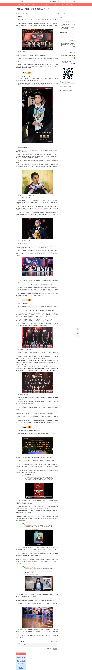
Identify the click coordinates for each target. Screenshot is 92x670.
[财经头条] (19, 1)
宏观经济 (19, 4)
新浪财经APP (54, 1)
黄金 (46, 4)
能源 (55, 4)
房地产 (67, 4)
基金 (37, 4)
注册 (74, 1)
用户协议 (65, 86)
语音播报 (51, 13)
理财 (42, 4)
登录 (48, 648)
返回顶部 (78, 340)
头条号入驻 (62, 17)
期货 (51, 4)
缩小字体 (54, 13)
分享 (67, 13)
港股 (28, 4)
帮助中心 (69, 86)
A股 (24, 4)
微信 (64, 13)
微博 (61, 13)
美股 (33, 4)
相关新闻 (19, 653)
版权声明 (61, 86)
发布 (55, 648)
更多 (72, 4)
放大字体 (58, 13)
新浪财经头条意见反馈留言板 (66, 81)
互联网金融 (61, 4)
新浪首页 (78, 329)
